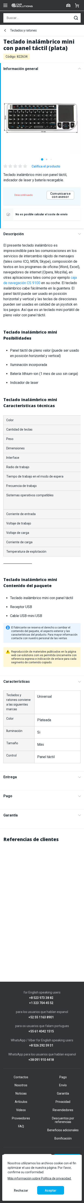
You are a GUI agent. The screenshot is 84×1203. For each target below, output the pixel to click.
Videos (21, 1110)
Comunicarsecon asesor (60, 195)
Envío (63, 1085)
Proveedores (21, 1118)
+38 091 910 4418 (41, 1059)
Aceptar (50, 1190)
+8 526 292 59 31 (41, 1045)
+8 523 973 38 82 (41, 998)
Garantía (10, 815)
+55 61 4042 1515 (41, 1031)
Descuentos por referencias (63, 1120)
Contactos (21, 1077)
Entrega (10, 777)
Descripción (13, 234)
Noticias (21, 1093)
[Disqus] (42, 902)
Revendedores (63, 1110)
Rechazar (21, 1190)
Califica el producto (46, 166)
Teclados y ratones (23, 30)
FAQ (21, 1126)
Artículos (21, 1102)
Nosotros (21, 1085)
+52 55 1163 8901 (41, 1017)
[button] (42, 159)
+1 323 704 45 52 (41, 1003)
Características (16, 681)
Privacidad (63, 1102)
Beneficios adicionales (63, 1130)
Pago (7, 796)
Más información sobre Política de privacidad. (39, 1178)
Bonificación (63, 1138)
